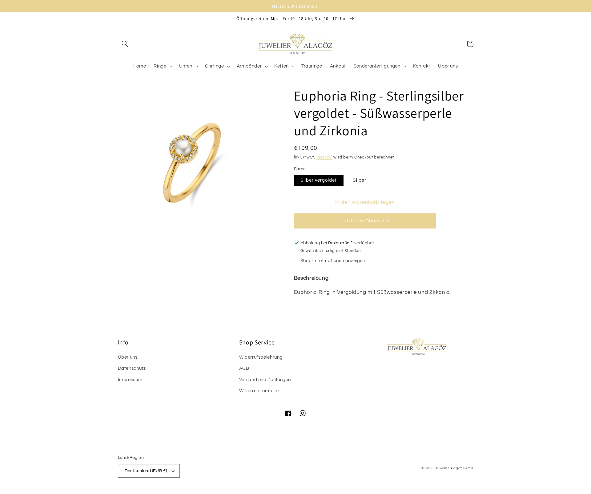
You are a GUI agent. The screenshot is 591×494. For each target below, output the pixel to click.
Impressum (130, 379)
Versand (324, 157)
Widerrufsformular (259, 391)
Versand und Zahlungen (265, 379)
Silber (359, 180)
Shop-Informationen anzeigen (332, 260)
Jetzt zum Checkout (365, 220)
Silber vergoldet (318, 180)
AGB (244, 368)
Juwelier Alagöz (448, 468)
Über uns (128, 357)
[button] (125, 44)
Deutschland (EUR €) (146, 471)
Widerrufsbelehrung (261, 357)
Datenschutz (132, 368)
